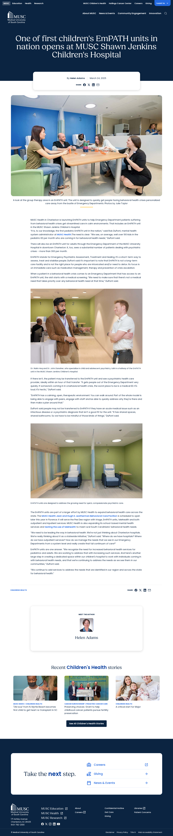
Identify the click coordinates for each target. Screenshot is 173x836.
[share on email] (98, 85)
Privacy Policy (122, 832)
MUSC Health (64, 234)
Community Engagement (132, 13)
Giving (148, 3)
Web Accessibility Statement (150, 832)
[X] (46, 824)
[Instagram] (50, 824)
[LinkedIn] (54, 824)
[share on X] (89, 85)
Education (17, 3)
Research (38, 3)
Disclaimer (110, 832)
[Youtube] (58, 824)
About (78, 808)
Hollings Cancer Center (120, 3)
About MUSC (89, 13)
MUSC (6, 3)
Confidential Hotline (114, 808)
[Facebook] (42, 824)
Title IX (133, 832)
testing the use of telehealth (60, 526)
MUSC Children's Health (94, 3)
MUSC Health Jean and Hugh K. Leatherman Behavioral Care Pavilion (79, 515)
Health (28, 3)
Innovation (155, 13)
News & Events (107, 13)
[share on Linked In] (93, 84)
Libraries (140, 808)
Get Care (109, 812)
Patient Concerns (142, 812)
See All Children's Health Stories (86, 723)
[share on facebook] (84, 84)
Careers (138, 3)
